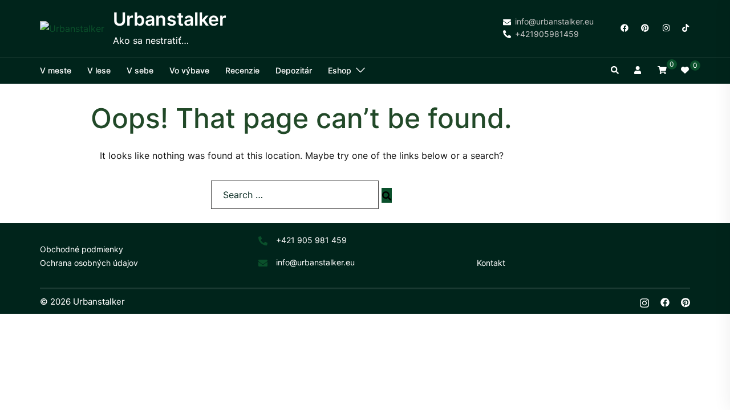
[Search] (387, 195)
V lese (99, 70)
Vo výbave (189, 70)
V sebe (140, 70)
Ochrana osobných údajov (89, 263)
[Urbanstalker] (72, 28)
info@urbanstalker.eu (315, 262)
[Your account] (638, 70)
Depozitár (293, 70)
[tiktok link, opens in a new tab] (685, 27)
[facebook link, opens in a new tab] (623, 27)
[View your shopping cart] (662, 70)
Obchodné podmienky (81, 249)
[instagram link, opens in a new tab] (665, 27)
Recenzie (242, 70)
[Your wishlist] (685, 70)
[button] (615, 70)
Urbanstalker (169, 19)
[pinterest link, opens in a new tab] (644, 27)
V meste (55, 70)
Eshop (339, 70)
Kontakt (491, 263)
